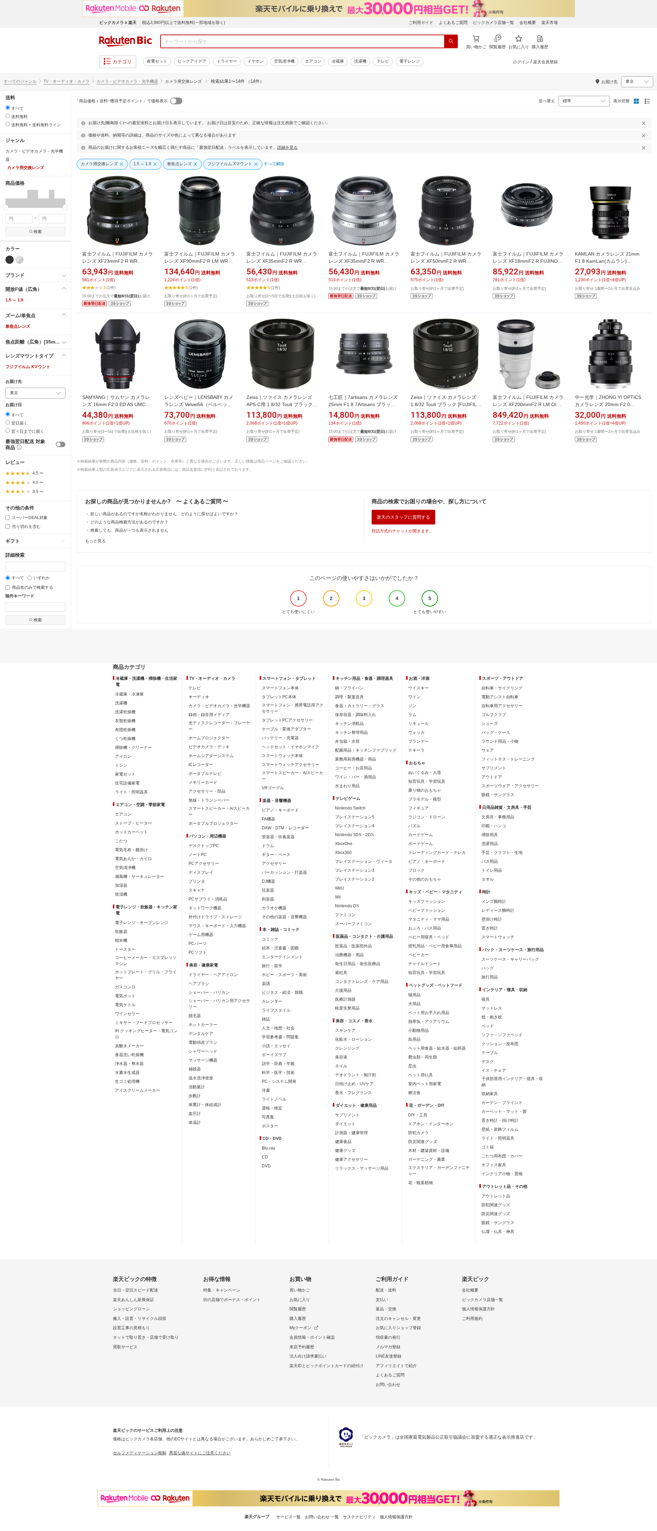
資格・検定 (272, 1108)
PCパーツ (198, 943)
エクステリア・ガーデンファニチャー (439, 1170)
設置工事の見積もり (131, 1327)
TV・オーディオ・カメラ (66, 81)
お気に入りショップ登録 (398, 1327)
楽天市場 (549, 22)
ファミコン (345, 914)
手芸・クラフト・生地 (502, 852)
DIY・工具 (417, 1115)
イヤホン (255, 61)
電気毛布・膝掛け (131, 849)
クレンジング (347, 1048)
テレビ (383, 61)
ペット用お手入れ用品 (428, 1012)
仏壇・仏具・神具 (497, 1231)
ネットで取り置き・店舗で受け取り (146, 1337)
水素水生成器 (127, 1072)
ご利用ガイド (421, 22)
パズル (414, 825)
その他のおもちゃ (424, 879)
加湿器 (121, 885)
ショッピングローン (131, 1309)
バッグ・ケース (495, 732)
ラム (412, 714)
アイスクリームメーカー (137, 1090)
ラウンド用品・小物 (499, 741)
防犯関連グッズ (495, 1205)
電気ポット (125, 996)
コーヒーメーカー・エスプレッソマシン (146, 960)
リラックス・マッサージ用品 (361, 1168)
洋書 (266, 1090)
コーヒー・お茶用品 (353, 768)
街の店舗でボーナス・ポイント (232, 1299)
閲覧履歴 (297, 1309)
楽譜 (266, 983)
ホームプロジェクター (209, 738)
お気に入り (299, 1299)
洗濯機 (360, 61)
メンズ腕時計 (493, 901)
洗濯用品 (489, 843)
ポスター (270, 1126)
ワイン (414, 697)
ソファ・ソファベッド (502, 1035)
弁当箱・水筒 (347, 741)
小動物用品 (418, 1030)
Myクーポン (300, 1327)
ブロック (416, 870)
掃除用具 (489, 834)
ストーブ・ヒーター (133, 823)
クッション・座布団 (499, 1043)
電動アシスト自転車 (499, 697)
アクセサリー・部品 (207, 791)
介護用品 (343, 990)
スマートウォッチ (497, 937)
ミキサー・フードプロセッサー (143, 1022)
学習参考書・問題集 (280, 1037)
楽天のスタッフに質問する (403, 517)
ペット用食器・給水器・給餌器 (437, 1048)
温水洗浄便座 (201, 1078)
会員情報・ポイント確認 (312, 1337)
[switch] (60, 444)
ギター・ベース (276, 854)
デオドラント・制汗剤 (355, 1075)
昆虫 (412, 1066)
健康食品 (343, 1141)
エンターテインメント (282, 957)
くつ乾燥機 (125, 738)
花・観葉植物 (420, 1182)
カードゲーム (420, 834)
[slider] (5, 207)
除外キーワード (19, 596)
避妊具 (341, 972)
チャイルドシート (424, 963)
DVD (266, 1166)
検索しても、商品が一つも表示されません (129, 530)
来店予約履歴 (301, 1347)
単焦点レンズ (17, 326)
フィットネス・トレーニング (508, 759)
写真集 (268, 1117)
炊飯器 (121, 931)
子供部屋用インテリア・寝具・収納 (512, 1081)
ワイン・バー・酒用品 (355, 777)
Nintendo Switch (350, 808)
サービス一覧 (288, 1517)
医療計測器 (345, 999)
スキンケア (345, 1030)
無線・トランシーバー (209, 800)
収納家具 (489, 1093)
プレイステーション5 (354, 817)
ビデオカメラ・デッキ (209, 746)
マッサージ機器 (203, 1060)
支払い (382, 1299)
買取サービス (125, 1347)
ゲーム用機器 (201, 934)
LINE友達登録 (388, 1356)
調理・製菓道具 (349, 697)
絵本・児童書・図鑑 (280, 948)
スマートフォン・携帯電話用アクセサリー (292, 708)
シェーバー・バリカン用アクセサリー (219, 1003)
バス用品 (489, 861)
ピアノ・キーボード (280, 810)
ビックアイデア (192, 61)
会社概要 (527, 22)
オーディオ (199, 697)
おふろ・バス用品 (424, 928)
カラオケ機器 (274, 908)
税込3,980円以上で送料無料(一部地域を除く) (183, 22)
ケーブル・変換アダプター (286, 729)
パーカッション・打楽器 (284, 872)
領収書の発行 (388, 1337)
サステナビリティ (359, 1517)
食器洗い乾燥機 (129, 1054)
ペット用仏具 (420, 1075)
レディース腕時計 (497, 910)
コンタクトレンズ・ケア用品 (361, 981)
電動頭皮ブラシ (203, 1042)
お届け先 (13, 381)
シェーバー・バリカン (209, 992)
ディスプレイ (201, 872)
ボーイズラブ (274, 1054)
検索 (38, 231)
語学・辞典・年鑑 (278, 1063)
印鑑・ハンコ (493, 825)
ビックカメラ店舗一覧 (493, 22)
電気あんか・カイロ (133, 858)
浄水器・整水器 (129, 1063)
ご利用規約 (472, 1318)
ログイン (521, 62)
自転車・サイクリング (502, 688)
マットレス (491, 1008)
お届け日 (13, 405)
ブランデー (418, 741)
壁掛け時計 (491, 919)
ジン (412, 705)
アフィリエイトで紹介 (396, 1365)
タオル (487, 879)
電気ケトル (125, 1004)
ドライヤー (227, 61)
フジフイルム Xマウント (27, 366)
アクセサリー (274, 863)
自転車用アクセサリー (502, 705)
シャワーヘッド (203, 1051)
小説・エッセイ (276, 1045)
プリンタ (197, 881)
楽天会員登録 (545, 62)
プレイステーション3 (354, 870)
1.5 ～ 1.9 (14, 300)
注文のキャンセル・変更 (398, 1318)
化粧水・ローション (353, 1039)
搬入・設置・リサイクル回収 (139, 1318)
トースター (125, 949)
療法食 (414, 1092)
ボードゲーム (420, 843)
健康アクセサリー (351, 1159)
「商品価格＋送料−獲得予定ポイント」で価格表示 (121, 101)
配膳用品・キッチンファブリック (366, 750)
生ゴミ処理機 (127, 1081)
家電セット (157, 61)
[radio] (7, 107)
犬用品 (414, 1003)
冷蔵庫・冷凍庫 (129, 694)
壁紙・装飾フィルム (499, 1129)
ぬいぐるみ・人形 (424, 772)
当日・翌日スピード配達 (135, 1290)
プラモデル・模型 (424, 799)
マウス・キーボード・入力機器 (217, 925)
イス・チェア (493, 1070)
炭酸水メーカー (129, 1045)
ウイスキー (418, 688)
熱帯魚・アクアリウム (428, 1021)
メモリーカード (203, 782)
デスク (487, 1061)
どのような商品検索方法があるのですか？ (129, 522)
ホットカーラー (203, 1024)
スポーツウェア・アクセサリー (510, 785)
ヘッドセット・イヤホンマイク (290, 746)
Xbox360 (343, 852)
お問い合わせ (388, 1384)
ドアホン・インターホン (430, 1123)
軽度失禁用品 (347, 1008)
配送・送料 (386, 1290)
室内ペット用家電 (424, 1083)
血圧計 (195, 1113)
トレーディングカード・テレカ (437, 852)
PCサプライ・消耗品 (208, 899)
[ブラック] (9, 260)
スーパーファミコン (353, 923)
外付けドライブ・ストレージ (215, 916)
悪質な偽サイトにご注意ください (200, 1453)
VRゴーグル (273, 788)
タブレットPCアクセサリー (287, 720)
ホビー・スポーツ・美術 (284, 974)
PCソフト (198, 952)
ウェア (487, 750)
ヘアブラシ (199, 983)
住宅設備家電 (127, 783)
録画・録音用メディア (209, 714)
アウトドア (491, 777)
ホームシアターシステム (211, 755)
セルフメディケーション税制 (139, 1453)
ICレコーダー (201, 764)
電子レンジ (409, 61)
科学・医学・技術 (278, 1072)
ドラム (268, 845)
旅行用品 (489, 977)
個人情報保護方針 (478, 1309)
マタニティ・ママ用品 (428, 919)
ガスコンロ (125, 987)
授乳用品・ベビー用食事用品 (435, 946)
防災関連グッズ (422, 1141)
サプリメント (347, 1115)
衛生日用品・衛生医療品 (357, 963)
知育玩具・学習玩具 (426, 781)
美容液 (341, 1057)
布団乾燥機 (125, 729)
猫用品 (414, 994)
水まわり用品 (347, 785)
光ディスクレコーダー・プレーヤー (219, 726)
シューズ (489, 723)
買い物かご (299, 1290)
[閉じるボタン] (645, 123)
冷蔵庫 (338, 61)
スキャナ (197, 890)
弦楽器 (268, 890)
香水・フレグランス (353, 1092)
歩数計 (195, 1095)
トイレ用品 (491, 870)
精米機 (121, 940)
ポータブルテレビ (205, 773)
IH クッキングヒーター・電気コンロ (146, 1033)
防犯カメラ (418, 1132)
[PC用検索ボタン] (451, 41)
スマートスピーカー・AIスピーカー (219, 811)
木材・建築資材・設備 (428, 1150)
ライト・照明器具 (131, 792)
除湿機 (121, 894)
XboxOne (343, 843)
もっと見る (95, 541)
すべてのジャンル (20, 81)
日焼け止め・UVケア (354, 1083)
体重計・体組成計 (205, 1104)
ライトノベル (274, 1099)
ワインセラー (127, 1013)
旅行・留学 (272, 965)
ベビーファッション (426, 910)
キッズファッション (426, 901)
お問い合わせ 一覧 (322, 1517)
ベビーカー (418, 954)
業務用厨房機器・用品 (355, 759)
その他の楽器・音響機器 (284, 916)
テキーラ (416, 750)
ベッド (487, 1026)
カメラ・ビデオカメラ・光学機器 (127, 81)
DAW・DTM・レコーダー (285, 828)
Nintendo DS (347, 906)
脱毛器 (195, 1015)
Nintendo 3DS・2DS (354, 834)
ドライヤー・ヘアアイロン (213, 974)
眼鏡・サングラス (497, 794)
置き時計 (489, 928)
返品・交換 (386, 1309)
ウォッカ (416, 732)
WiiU (339, 888)
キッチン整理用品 (351, 732)
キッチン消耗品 (349, 723)
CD (265, 1157)
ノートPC (198, 854)
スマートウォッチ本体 (282, 755)
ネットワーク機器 (205, 908)
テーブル (489, 1052)
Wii (338, 897)
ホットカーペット (131, 832)
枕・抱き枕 (491, 1017)
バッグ (487, 968)
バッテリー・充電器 (280, 738)
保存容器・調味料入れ (355, 714)
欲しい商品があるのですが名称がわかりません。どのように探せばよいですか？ (164, 513)
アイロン (123, 756)
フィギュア (418, 808)
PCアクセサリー (204, 863)
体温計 (195, 1122)
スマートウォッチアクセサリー (290, 764)
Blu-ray (268, 1148)
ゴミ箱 (487, 1147)
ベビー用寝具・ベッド (428, 937)
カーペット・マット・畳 (504, 1111)
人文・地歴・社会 (278, 1028)
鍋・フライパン (349, 688)
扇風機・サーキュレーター (139, 876)
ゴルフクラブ (493, 714)
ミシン (121, 765)
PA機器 (268, 819)
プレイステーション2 (354, 879)
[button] (8, 198)
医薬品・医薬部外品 (353, 946)
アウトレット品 (495, 1196)
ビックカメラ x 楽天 (118, 22)
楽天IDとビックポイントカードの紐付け (326, 1365)
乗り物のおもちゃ (424, 790)
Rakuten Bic (125, 41)
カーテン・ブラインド (502, 1102)
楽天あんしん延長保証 (133, 1299)
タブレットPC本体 (279, 697)
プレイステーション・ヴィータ (363, 861)
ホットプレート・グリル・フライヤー (146, 975)
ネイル (341, 1066)
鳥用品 (414, 1039)
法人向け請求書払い (307, 1356)
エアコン (313, 61)
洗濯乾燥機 (125, 712)
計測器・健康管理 (351, 1132)
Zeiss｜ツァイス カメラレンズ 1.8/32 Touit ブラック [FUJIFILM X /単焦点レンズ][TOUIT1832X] (446, 404)
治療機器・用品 (349, 954)
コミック (270, 939)
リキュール (418, 723)
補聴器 (195, 1069)
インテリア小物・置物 (502, 1173)
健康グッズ (345, 1150)
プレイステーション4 (354, 825)
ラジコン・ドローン (426, 817)
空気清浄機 (284, 61)
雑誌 (266, 1019)
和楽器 (268, 899)
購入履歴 (297, 1318)
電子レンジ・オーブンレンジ (141, 922)
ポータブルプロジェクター (213, 823)
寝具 (485, 999)
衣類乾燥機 (125, 720)
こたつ (121, 841)
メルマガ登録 (388, 1347)
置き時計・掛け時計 (499, 1120)
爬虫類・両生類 (422, 1057)
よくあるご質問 (453, 22)
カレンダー (272, 1001)
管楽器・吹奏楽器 (278, 836)
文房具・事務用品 (497, 817)
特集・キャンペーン (221, 1290)
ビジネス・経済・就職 (282, 992)
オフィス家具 (493, 1165)
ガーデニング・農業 (426, 1159)
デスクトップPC (204, 845)
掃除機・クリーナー (133, 747)
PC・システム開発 (279, 1081)
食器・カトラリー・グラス (359, 705)
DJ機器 (268, 881)
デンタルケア (201, 1033)
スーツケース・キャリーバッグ (510, 959)
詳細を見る (287, 147)
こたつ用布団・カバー (502, 1156)
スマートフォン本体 (280, 688)
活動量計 (197, 1087)
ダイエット (345, 1123)
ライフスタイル (276, 1010)
